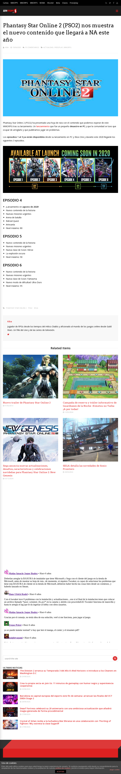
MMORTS (33, 3)
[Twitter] (110, 3)
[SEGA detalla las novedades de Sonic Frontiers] (90, 460)
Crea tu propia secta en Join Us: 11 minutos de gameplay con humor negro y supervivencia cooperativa (66, 684)
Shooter (50, 3)
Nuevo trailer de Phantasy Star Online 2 (27, 402)
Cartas (5, 3)
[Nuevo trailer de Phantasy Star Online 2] (30, 397)
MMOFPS (14, 3)
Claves (65, 3)
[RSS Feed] (106, 3)
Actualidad (48, 47)
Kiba (7, 47)
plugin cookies (115, 769)
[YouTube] (117, 3)
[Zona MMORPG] (10, 12)
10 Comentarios (32, 47)
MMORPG (24, 3)
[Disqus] (60, 525)
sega (36, 308)
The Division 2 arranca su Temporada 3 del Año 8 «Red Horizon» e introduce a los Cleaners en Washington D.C (68, 672)
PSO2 (30, 308)
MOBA (42, 3)
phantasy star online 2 (16, 308)
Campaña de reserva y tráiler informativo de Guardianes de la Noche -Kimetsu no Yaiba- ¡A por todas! (90, 406)
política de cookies (63, 768)
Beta (58, 3)
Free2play (74, 3)
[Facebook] (113, 3)
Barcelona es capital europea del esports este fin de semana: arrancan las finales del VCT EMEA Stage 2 (66, 697)
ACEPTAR (60, 772)
